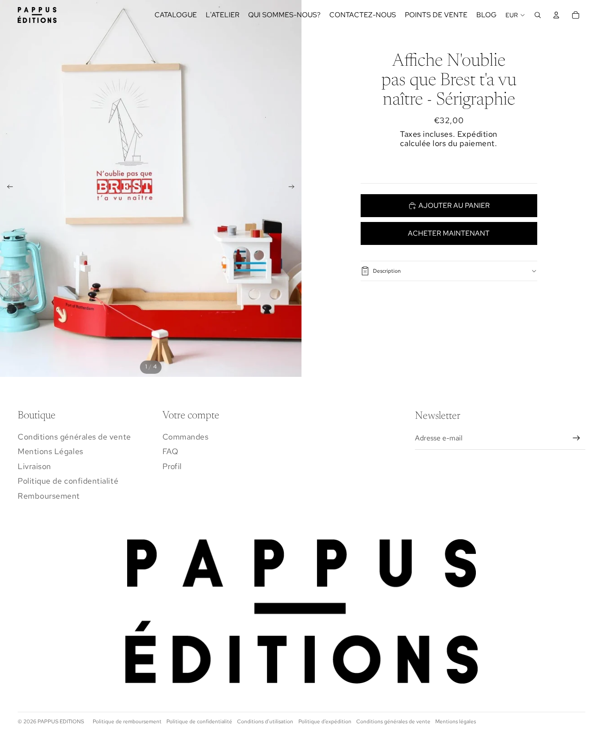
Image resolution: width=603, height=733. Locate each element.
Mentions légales (455, 721)
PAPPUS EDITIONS (61, 721)
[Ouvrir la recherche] (537, 15)
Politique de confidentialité (68, 481)
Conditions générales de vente (74, 437)
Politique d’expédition (324, 721)
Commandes (185, 437)
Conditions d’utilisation (265, 721)
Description (387, 270)
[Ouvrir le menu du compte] (556, 15)
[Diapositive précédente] (7, 188)
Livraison (34, 466)
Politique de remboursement (127, 721)
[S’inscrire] (576, 438)
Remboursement (49, 496)
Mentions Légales (50, 451)
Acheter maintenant (449, 233)
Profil (172, 466)
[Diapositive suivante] (294, 188)
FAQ (170, 451)
